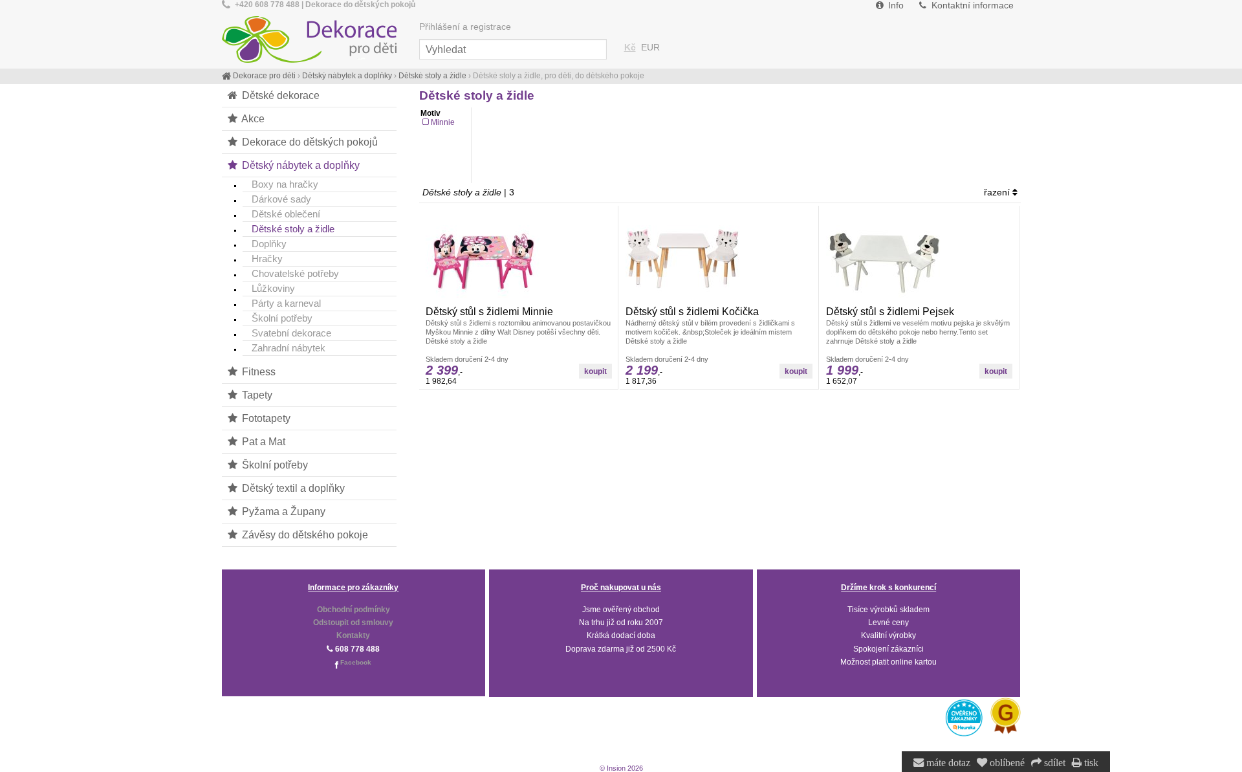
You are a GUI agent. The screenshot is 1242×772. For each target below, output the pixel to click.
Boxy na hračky (285, 184)
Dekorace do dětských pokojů (308, 142)
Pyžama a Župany (282, 511)
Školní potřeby (282, 318)
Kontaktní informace (971, 5)
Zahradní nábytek (288, 347)
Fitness (257, 371)
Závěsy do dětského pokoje (303, 534)
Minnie (443, 122)
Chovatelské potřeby (295, 273)
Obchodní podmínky (353, 609)
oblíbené (1006, 763)
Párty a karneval (286, 303)
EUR (650, 47)
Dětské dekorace (279, 95)
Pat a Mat (262, 441)
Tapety (255, 395)
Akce (252, 118)
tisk (1090, 763)
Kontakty (353, 635)
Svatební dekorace (291, 332)
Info (895, 5)
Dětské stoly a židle (293, 228)
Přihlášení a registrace (465, 27)
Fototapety (264, 418)
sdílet (1053, 763)
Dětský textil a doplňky (292, 488)
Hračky (267, 258)
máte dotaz (947, 763)
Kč (630, 47)
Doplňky (269, 243)
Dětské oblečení (286, 213)
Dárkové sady (281, 198)
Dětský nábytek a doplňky (299, 165)
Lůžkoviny (273, 288)
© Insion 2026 (621, 768)
